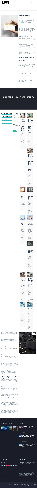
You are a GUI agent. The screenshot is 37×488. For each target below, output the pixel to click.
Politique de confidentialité (24, 484)
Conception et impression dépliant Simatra (30, 280)
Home (18, 7)
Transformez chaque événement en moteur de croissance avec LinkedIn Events (28, 445)
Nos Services (23, 7)
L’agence (5, 484)
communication (26, 19)
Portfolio (14, 484)
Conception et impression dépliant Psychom (30, 250)
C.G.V (31, 484)
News (18, 484)
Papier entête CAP (22, 223)
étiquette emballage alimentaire (30, 223)
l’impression (21, 22)
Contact (34, 484)
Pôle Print (28, 7)
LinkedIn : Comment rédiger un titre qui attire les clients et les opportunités (28, 436)
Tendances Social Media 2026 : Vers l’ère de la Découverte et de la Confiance (28, 427)
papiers (6, 409)
